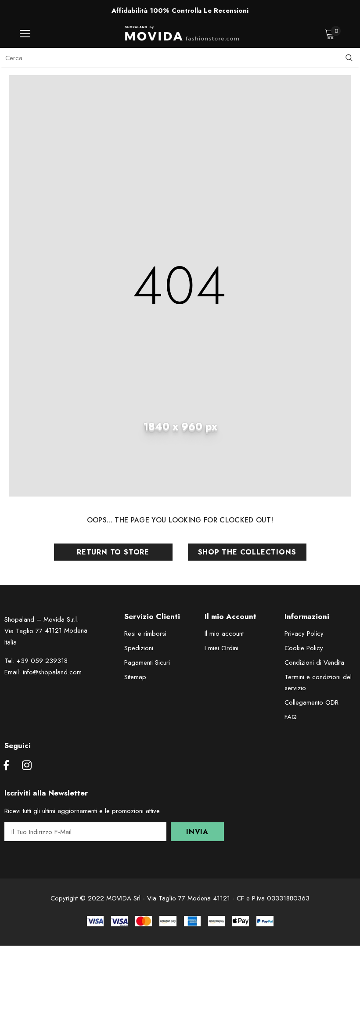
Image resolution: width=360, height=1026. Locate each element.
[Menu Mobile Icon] (25, 34)
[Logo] (182, 33)
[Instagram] (27, 766)
